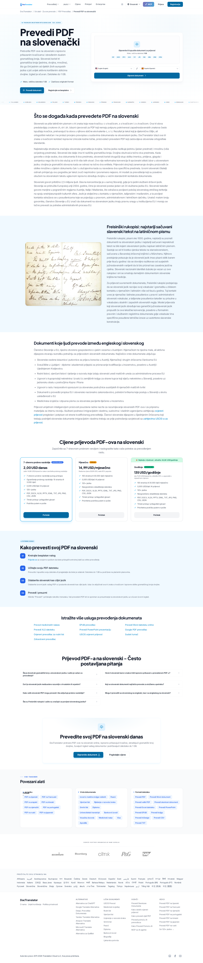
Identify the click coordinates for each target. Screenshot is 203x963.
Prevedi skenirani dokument (166, 802)
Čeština (77, 879)
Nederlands (111, 882)
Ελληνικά (102, 879)
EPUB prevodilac (87, 625)
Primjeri (88, 4)
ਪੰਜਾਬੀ (134, 882)
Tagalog (111, 886)
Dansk (84, 879)
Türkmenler (101, 886)
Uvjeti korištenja (34, 904)
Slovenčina (30, 886)
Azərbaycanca (40, 879)
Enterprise (100, 4)
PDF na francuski (49, 797)
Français (141, 879)
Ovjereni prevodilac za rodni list (49, 634)
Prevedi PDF (140, 797)
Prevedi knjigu (157, 812)
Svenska (68, 886)
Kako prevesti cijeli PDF (141, 916)
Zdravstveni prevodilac (45, 639)
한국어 (66, 882)
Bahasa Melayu (98, 882)
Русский (20, 886)
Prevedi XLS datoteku (44, 629)
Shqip (51, 886)
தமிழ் (76, 886)
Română (177, 882)
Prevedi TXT (140, 823)
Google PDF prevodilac (136, 629)
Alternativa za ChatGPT (85, 903)
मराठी (88, 882)
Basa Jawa (47, 882)
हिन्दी (164, 879)
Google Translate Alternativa (87, 907)
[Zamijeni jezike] (137, 69)
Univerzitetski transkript (90, 812)
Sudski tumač (131, 634)
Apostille (83, 823)
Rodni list (107, 911)
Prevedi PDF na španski (169, 903)
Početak (46, 515)
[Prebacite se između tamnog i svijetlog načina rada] (122, 4)
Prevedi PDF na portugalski (170, 914)
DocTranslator (29, 900)
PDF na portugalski (51, 807)
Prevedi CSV (159, 818)
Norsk (120, 882)
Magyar (180, 879)
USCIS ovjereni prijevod (91, 634)
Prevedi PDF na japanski (169, 922)
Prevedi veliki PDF (142, 802)
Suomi (133, 879)
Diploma (96, 807)
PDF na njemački (32, 807)
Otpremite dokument (87, 754)
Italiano (30, 882)
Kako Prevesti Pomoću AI (141, 926)
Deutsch (92, 879)
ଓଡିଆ (127, 882)
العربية (29, 879)
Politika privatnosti (50, 904)
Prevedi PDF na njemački (169, 911)
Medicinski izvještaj (111, 907)
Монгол (80, 882)
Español (111, 879)
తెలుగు (82, 886)
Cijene (78, 4)
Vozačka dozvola (87, 818)
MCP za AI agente (138, 930)
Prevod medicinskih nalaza (47, 625)
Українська (129, 886)
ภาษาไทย (90, 886)
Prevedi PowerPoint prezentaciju (95, 629)
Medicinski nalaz (106, 818)
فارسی (126, 879)
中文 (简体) (156, 886)
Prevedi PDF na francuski (169, 907)
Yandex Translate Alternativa (87, 917)
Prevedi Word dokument (160, 797)
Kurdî (73, 882)
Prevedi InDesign (142, 818)
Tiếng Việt (145, 886)
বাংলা (60, 879)
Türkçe (119, 886)
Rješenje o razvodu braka (104, 802)
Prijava (161, 4)
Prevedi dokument (33, 90)
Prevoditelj (52, 4)
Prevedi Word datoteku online (139, 625)
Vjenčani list (85, 802)
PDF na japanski (46, 812)
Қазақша (57, 882)
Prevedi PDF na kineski (168, 918)
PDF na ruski (30, 812)
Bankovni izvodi (111, 812)
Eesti (119, 879)
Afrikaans (21, 879)
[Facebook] (175, 956)
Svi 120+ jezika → (166, 929)
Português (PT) (166, 882)
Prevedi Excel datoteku (144, 807)
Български (52, 879)
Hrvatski (171, 879)
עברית (157, 879)
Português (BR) (151, 882)
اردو (137, 886)
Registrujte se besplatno (58, 90)
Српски (59, 886)
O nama (23, 904)
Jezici (65, 4)
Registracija (175, 4)
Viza (119, 818)
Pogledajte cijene (117, 754)
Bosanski (68, 879)
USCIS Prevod (109, 903)
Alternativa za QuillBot (85, 933)
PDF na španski (31, 797)
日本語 (38, 882)
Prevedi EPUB (141, 812)
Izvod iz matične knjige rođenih (93, 797)
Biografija (107, 937)
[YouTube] (180, 956)
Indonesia (21, 882)
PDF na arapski (31, 802)
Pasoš (113, 797)
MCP (150, 4)
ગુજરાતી (150, 879)
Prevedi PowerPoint (167, 807)
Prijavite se (32, 560)
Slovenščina (42, 886)
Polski (141, 882)
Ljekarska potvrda (111, 940)
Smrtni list (84, 807)
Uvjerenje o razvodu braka (115, 918)
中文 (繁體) (167, 886)
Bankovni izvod (110, 933)
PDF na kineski (48, 802)
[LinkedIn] (169, 956)
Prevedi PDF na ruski (167, 925)
